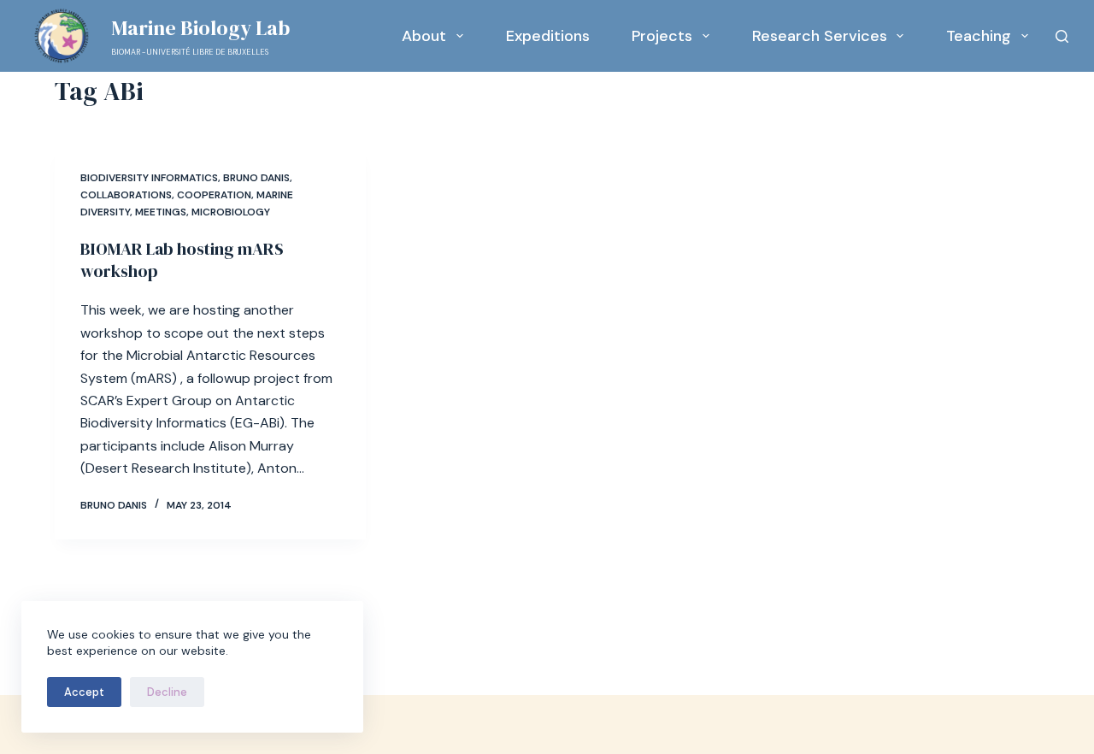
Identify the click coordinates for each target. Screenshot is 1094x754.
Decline (167, 692)
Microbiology (230, 212)
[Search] (1062, 36)
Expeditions (548, 36)
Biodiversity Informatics (149, 178)
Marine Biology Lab (200, 28)
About (424, 36)
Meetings (160, 212)
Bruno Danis (256, 178)
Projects (662, 36)
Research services (819, 36)
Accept (84, 692)
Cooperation (214, 195)
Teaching (978, 36)
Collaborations (126, 195)
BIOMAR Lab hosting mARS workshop (182, 260)
